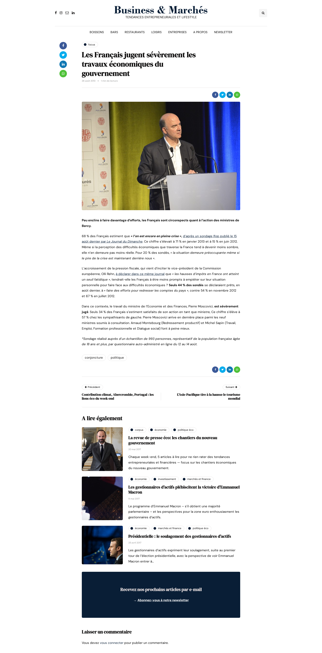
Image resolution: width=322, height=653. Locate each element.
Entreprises (177, 32)
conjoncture (94, 357)
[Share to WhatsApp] (237, 95)
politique (117, 357)
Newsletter (223, 32)
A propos (200, 32)
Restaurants (135, 32)
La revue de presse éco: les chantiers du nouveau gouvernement (172, 440)
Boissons (97, 32)
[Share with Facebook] (215, 95)
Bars (114, 32)
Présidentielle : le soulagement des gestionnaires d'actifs (179, 536)
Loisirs (156, 32)
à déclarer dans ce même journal (140, 274)
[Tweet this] (222, 95)
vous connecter (111, 643)
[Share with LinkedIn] (230, 95)
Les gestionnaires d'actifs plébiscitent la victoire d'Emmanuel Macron (184, 489)
